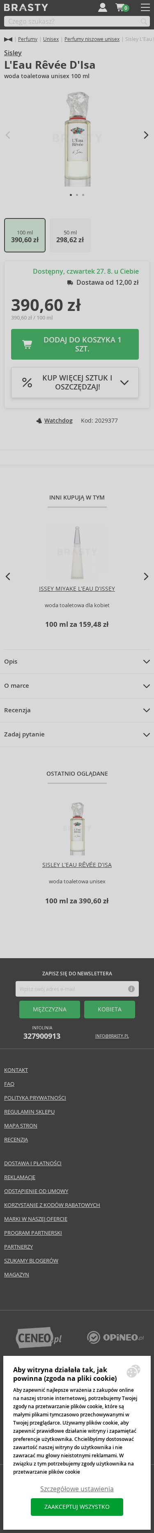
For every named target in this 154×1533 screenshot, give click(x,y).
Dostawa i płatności (33, 1163)
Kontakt (16, 1070)
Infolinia (41, 1032)
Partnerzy (18, 1246)
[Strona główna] (8, 39)
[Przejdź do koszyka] (119, 7)
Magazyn (16, 1274)
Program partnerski (33, 1232)
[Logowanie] (102, 7)
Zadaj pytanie (24, 734)
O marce (16, 686)
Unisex (51, 39)
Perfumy (27, 39)
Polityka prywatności (35, 1097)
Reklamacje (19, 1177)
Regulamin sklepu (29, 1111)
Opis (10, 661)
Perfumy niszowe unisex (92, 39)
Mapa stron (20, 1125)
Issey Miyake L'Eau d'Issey (77, 588)
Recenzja (17, 710)
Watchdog (58, 420)
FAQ (9, 1084)
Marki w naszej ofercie (35, 1219)
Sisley (13, 53)
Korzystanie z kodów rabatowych (52, 1205)
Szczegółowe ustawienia (77, 1489)
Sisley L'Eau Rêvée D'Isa (77, 865)
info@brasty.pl (112, 1036)
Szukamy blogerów (31, 1260)
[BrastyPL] (115, 1341)
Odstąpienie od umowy (36, 1191)
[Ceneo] (39, 1346)
